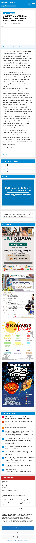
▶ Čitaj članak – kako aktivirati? (11, 46)
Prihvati (18, 528)
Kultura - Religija (9, 13)
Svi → (32, 478)
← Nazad (5, 154)
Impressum (26, 540)
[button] (33, 510)
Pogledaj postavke (18, 537)
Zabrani (18, 532)
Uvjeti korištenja (19, 540)
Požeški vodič (8, 2)
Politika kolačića (11, 540)
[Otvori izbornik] (33, 4)
